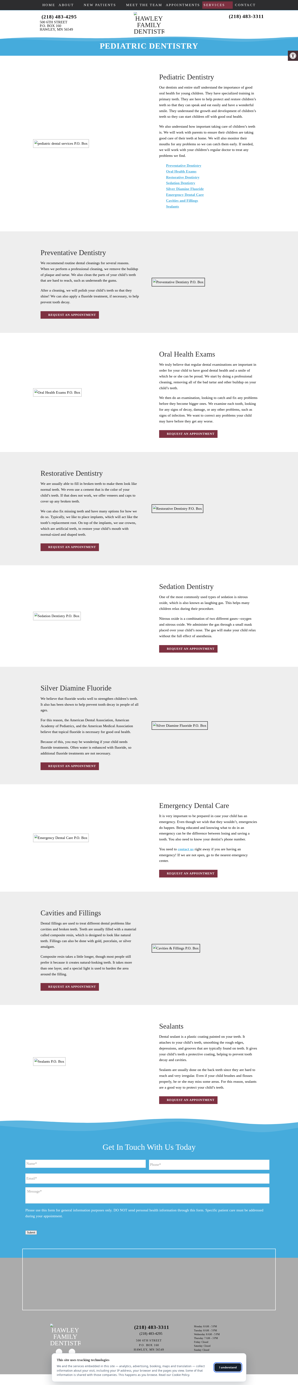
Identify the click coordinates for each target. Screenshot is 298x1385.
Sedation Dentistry (180, 183)
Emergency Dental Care (185, 195)
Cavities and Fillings (182, 201)
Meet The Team (144, 5)
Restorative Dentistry (182, 177)
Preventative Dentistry (183, 166)
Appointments (183, 5)
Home (48, 5)
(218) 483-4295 (59, 16)
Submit (31, 1232)
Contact (245, 5)
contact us (186, 849)
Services (214, 5)
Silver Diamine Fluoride (185, 189)
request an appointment (71, 314)
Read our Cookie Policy (174, 1375)
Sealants (172, 206)
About (66, 5)
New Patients (100, 5)
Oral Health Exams (181, 171)
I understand (228, 1367)
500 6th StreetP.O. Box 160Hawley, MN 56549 (56, 25)
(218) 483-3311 (246, 16)
